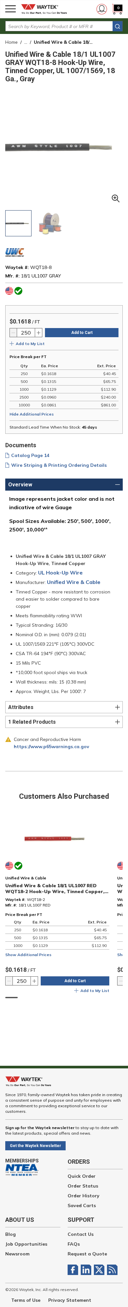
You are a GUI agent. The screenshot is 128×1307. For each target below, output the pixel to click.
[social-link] (74, 1270)
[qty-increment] (38, 332)
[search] (117, 26)
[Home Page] (46, 9)
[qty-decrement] (13, 332)
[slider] (11, 997)
